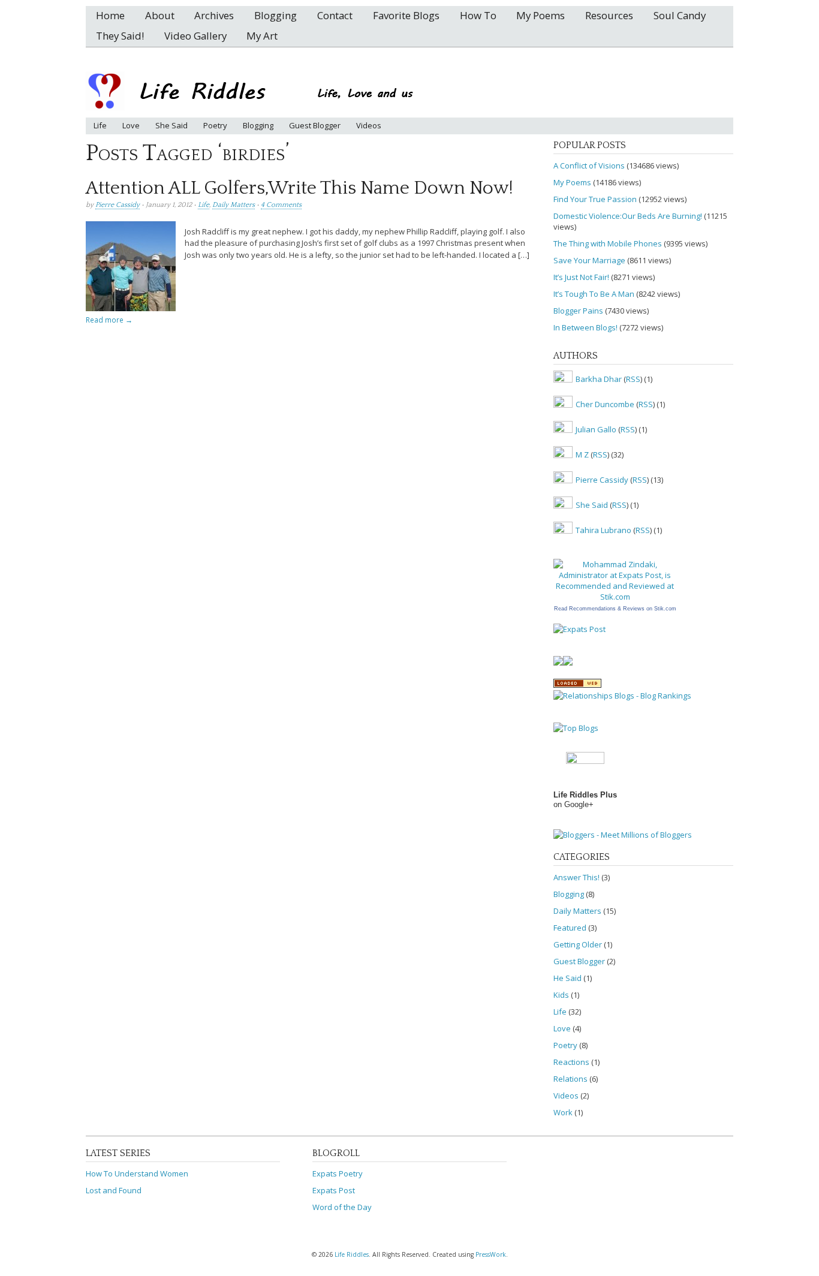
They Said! (120, 36)
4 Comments (281, 205)
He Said (567, 978)
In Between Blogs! (585, 327)
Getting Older (577, 944)
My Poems (540, 15)
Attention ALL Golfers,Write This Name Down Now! (299, 188)
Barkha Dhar (599, 379)
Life (100, 125)
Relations (570, 1078)
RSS (633, 379)
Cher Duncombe (605, 404)
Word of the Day (342, 1207)
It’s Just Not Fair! (581, 277)
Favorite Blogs (406, 15)
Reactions (571, 1062)
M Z (582, 455)
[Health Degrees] (568, 662)
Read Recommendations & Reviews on (603, 609)
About (159, 15)
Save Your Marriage (589, 260)
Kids (561, 994)
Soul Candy (680, 15)
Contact (335, 15)
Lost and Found (113, 1190)
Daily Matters (233, 205)
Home (110, 15)
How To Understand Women (137, 1173)
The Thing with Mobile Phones (607, 243)
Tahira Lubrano (603, 530)
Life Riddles (352, 1254)
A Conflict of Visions (589, 165)
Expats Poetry (337, 1173)
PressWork (490, 1254)
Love (131, 125)
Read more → (109, 319)
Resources (609, 15)
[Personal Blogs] (558, 662)
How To (478, 15)
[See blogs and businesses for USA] (577, 684)
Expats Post (333, 1190)
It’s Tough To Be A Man (593, 293)
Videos (368, 125)
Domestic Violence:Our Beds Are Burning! (627, 215)
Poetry (215, 125)
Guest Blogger (315, 125)
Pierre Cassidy (117, 205)
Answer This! (576, 877)
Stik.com (665, 609)
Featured (569, 927)
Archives (214, 15)
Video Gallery (195, 36)
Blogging (275, 15)
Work (563, 1112)
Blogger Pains (578, 310)
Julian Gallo (596, 430)
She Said (171, 125)
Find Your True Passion (595, 199)
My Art (262, 36)
